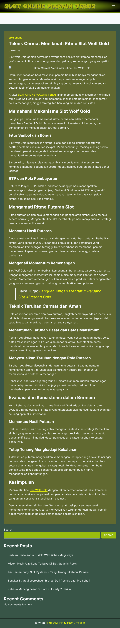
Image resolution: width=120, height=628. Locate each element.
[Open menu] (113, 6)
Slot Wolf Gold (39, 490)
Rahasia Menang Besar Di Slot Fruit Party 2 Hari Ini (39, 589)
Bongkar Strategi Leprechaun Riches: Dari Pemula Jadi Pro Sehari (49, 580)
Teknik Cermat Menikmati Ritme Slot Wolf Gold (59, 43)
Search (8, 529)
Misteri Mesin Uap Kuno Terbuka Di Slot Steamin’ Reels (42, 563)
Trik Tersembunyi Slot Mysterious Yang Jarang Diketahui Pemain (48, 572)
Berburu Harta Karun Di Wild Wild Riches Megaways (40, 555)
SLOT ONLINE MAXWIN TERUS (65, 623)
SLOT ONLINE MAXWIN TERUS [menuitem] (37, 94)
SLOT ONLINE (15, 38)
